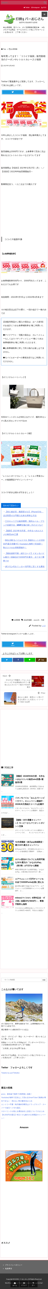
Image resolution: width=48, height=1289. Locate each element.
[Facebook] (18, 660)
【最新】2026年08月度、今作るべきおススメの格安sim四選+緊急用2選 (30, 779)
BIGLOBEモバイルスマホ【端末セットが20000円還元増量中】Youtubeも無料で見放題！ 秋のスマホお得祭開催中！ (24, 544)
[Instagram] (35, 92)
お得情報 (14, 49)
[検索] (45, 3)
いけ (44, 625)
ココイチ (36, 620)
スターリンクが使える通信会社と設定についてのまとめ (22, 1111)
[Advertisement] (21, 212)
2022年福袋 (28, 620)
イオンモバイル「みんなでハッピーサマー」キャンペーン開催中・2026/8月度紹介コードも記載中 (30, 801)
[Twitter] (13, 92)
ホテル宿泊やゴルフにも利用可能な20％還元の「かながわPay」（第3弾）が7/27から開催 (30, 862)
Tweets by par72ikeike (10, 1073)
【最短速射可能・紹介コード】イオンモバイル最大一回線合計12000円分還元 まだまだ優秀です (23, 557)
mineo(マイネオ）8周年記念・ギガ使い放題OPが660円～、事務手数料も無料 (30, 900)
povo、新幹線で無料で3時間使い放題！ (16, 1094)
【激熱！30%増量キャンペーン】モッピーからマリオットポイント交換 (30, 823)
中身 (42, 620)
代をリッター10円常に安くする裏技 (25, 566)
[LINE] (29, 660)
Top (4, 49)
